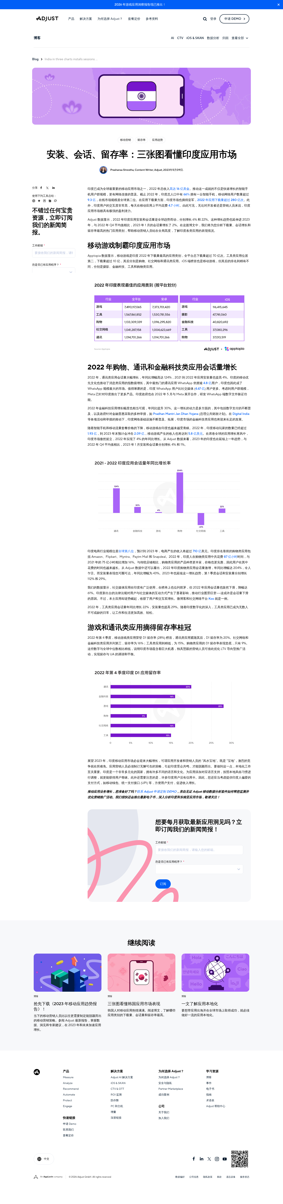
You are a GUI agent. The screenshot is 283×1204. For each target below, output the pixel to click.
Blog (35, 59)
